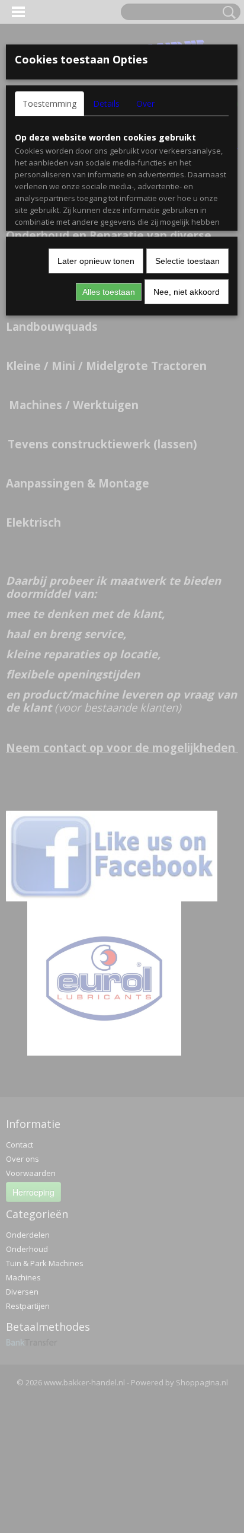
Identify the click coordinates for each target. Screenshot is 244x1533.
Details (106, 103)
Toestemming (49, 103)
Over (145, 103)
